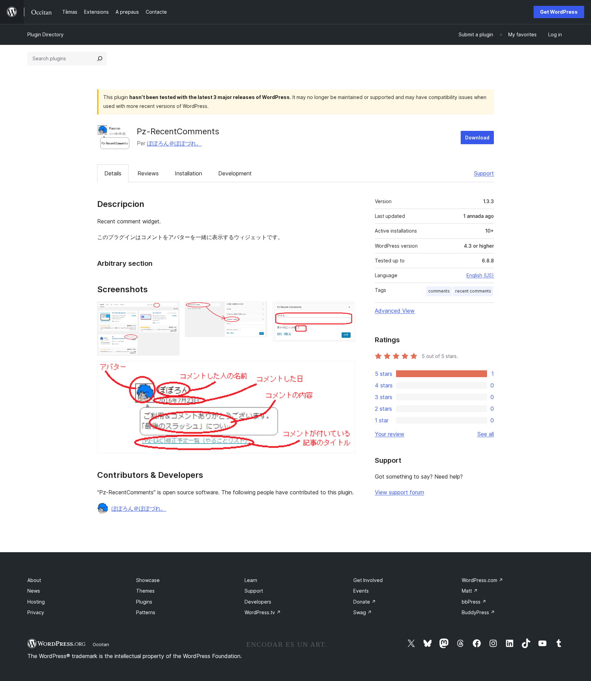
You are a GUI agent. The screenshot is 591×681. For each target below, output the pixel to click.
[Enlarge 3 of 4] (345, 310)
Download (477, 137)
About (34, 580)
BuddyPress (478, 612)
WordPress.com (482, 580)
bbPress (474, 602)
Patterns (145, 612)
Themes (145, 591)
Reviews (148, 173)
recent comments (473, 291)
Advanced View (395, 310)
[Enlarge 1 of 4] (170, 310)
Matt (470, 591)
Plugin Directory (45, 34)
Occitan (101, 644)
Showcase (148, 580)
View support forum (399, 492)
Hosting (36, 602)
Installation (188, 173)
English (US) (480, 275)
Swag (362, 612)
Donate (364, 602)
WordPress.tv (263, 612)
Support (484, 173)
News (33, 591)
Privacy (35, 612)
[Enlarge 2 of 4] (257, 310)
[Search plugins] (100, 58)
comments (439, 291)
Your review (389, 434)
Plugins (144, 602)
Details (112, 173)
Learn (251, 580)
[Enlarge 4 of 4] (345, 370)
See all (485, 434)
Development (235, 173)
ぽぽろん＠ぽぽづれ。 (174, 143)
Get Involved (368, 580)
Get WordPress (559, 12)
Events (361, 591)
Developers (258, 602)
